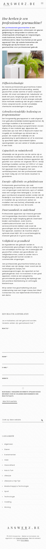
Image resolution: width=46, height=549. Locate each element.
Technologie (9, 497)
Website (5, 378)
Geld (6, 460)
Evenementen (10, 455)
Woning (7, 507)
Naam (4, 357)
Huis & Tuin (8, 470)
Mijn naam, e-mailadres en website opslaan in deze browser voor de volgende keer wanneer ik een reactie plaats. (21, 394)
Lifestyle (7, 476)
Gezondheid (9, 465)
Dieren (7, 449)
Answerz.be (19, 4)
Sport (6, 491)
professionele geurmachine (17, 28)
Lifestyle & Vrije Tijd (12, 481)
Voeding (7, 502)
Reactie (5, 328)
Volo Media (25, 540)
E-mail (5, 367)
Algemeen (8, 444)
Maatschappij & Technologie (16, 486)
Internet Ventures (22, 538)
